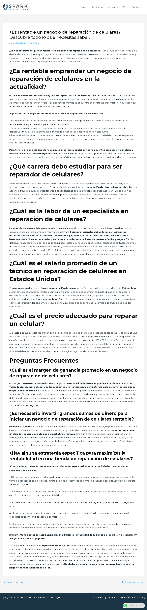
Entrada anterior (13, 582)
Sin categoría (18, 43)
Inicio (84, 7)
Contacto (137, 7)
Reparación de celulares (105, 7)
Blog (124, 7)
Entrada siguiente (133, 582)
